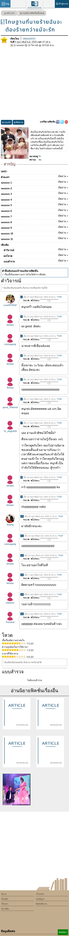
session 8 (34, 222)
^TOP (59, 297)
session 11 (34, 239)
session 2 (34, 188)
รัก (40, 156)
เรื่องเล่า (4, 904)
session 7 (34, 216)
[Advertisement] (34, 83)
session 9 (34, 227)
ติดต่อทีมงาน (41, 904)
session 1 (34, 182)
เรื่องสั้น (4, 899)
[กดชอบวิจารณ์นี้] (25, 300)
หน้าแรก (10, 13)
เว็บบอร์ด (40, 894)
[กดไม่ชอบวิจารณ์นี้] (34, 300)
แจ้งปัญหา (40, 899)
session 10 (34, 233)
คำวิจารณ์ (36, 250)
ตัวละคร (34, 177)
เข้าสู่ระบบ (63, 3)
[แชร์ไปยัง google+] (66, 121)
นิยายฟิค (5, 909)
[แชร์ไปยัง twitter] (62, 121)
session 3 (34, 193)
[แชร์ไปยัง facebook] (58, 121)
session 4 (34, 199)
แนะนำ (7, 122)
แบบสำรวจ (36, 261)
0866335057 (29, 38)
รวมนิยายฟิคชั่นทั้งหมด (33, 13)
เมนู (7, 3)
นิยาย (3, 894)
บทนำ (4, 171)
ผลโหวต (36, 255)
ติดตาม (19, 122)
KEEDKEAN (35, 8)
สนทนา (63, 932)
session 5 (34, 205)
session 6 (34, 210)
